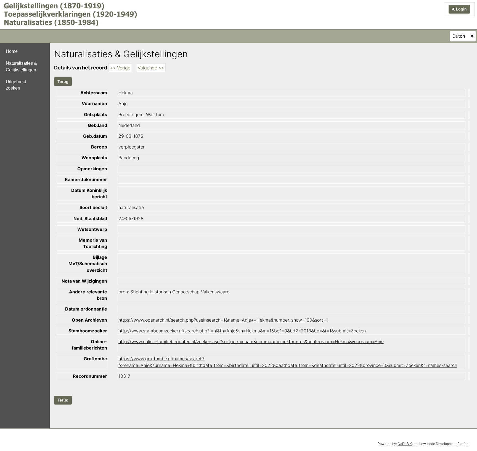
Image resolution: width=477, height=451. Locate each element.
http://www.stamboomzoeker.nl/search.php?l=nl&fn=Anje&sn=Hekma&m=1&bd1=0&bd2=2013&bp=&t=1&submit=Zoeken (242, 330)
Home (12, 51)
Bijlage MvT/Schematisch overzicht (87, 263)
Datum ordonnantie (86, 309)
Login (461, 9)
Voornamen (94, 103)
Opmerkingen (92, 168)
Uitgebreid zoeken (16, 84)
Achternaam (93, 92)
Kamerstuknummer (86, 179)
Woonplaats (94, 157)
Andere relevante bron (88, 295)
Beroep (99, 147)
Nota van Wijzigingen (84, 281)
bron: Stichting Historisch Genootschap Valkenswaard (174, 291)
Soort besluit (93, 207)
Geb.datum (95, 136)
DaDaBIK (405, 444)
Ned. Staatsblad (90, 218)
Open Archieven (89, 320)
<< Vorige (120, 68)
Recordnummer (90, 376)
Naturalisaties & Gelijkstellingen (21, 66)
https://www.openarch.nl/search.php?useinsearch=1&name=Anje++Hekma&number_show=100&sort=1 (223, 320)
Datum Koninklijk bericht (89, 193)
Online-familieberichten (89, 345)
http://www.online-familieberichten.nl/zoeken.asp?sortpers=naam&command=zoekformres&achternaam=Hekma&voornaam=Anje (251, 341)
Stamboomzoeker (87, 330)
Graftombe (95, 358)
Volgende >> (151, 68)
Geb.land (97, 125)
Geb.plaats (95, 114)
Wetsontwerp (92, 229)
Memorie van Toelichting (93, 243)
